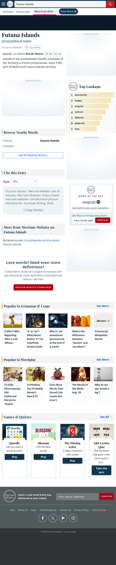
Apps (34, 509)
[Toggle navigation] (3, 4)
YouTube (63, 518)
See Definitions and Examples (90, 207)
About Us (23, 509)
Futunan (8, 146)
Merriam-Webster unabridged (33, 287)
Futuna (7, 140)
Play (14, 457)
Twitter (53, 518)
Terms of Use (99, 509)
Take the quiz (101, 470)
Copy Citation (34, 210)
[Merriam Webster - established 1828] (10, 4)
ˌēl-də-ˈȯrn (52, 54)
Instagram (73, 518)
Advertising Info (48, 509)
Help (12, 509)
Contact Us (66, 509)
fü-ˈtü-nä (31, 47)
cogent (89, 201)
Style (6, 181)
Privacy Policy (82, 509)
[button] (44, 11)
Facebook (42, 518)
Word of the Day (91, 196)
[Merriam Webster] (91, 190)
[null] (98, 202)
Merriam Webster (9, 496)
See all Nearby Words (32, 155)
